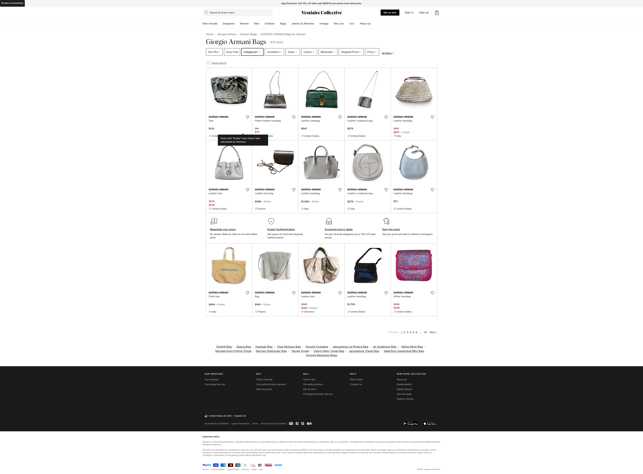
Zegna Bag (243, 347)
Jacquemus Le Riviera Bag (350, 347)
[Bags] (288, 23)
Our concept (211, 379)
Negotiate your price (223, 229)
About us (402, 379)
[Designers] (237, 23)
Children (270, 23)
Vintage (323, 23)
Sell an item (390, 12)
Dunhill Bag (224, 347)
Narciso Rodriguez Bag (271, 351)
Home (209, 34)
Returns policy (264, 389)
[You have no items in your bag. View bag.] (437, 12)
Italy (261, 469)
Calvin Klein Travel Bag (328, 351)
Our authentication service (271, 384)
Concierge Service (215, 384)
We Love (339, 23)
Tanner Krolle (300, 351)
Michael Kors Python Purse (233, 351)
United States (233, 469)
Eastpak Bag (264, 347)
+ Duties (405, 132)
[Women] (251, 23)
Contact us (356, 384)
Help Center (356, 379)
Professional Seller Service (318, 394)
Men (256, 23)
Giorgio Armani (226, 34)
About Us (365, 23)
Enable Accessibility (12, 3)
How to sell (309, 379)
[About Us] (373, 23)
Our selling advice (313, 384)
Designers (229, 23)
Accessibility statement (217, 423)
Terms (255, 423)
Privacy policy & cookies (273, 423)
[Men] (262, 23)
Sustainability (404, 384)
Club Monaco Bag (289, 347)
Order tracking (264, 379)
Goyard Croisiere (316, 347)
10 (425, 332)
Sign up (424, 12)
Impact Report (404, 389)
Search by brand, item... (223, 12)
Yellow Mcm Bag (412, 347)
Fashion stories (405, 399)
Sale (351, 23)
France (206, 469)
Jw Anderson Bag (384, 347)
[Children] (277, 23)
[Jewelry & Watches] (316, 23)
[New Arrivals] (220, 23)
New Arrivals (210, 23)
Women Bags (248, 34)
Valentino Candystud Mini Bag (404, 351)
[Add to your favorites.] (247, 117)
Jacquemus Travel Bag (364, 351)
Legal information (240, 423)
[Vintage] (331, 23)
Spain (254, 469)
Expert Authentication (281, 229)
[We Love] (346, 23)
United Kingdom (218, 469)
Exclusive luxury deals (339, 229)
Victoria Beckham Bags (321, 355)
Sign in (409, 12)
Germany (245, 469)
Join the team (404, 394)
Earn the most (391, 229)
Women (244, 23)
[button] (437, 12)
